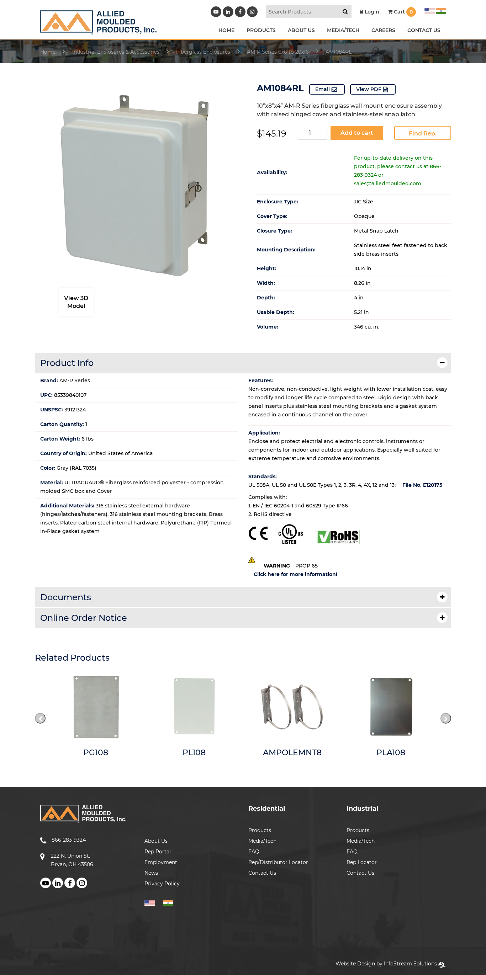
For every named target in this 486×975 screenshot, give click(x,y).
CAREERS (383, 30)
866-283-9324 (69, 840)
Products (259, 830)
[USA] (429, 10)
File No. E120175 (422, 485)
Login (371, 12)
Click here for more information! (295, 574)
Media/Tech (262, 841)
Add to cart (356, 132)
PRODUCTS (261, 30)
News (151, 873)
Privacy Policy (162, 883)
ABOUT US (301, 30)
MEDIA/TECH (343, 30)
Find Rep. (423, 133)
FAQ (253, 851)
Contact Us (262, 873)
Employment (160, 862)
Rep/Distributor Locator (278, 862)
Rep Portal (157, 851)
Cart (402, 12)
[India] (440, 10)
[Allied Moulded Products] (98, 30)
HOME (226, 30)
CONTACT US (423, 30)
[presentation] (40, 718)
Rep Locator (362, 862)
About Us (156, 841)
